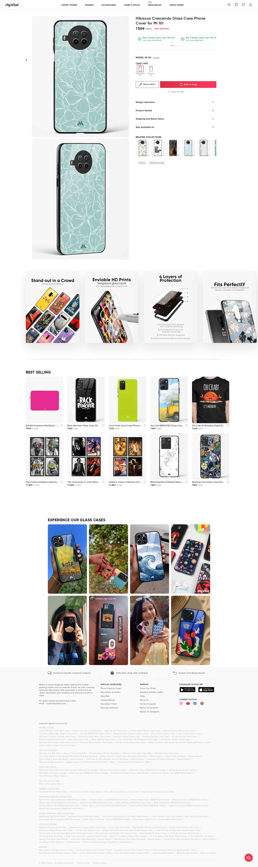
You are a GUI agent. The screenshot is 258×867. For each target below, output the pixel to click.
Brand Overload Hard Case (52, 739)
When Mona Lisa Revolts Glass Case (121, 792)
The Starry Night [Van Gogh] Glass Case (58, 734)
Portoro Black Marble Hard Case (184, 827)
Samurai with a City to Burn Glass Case (58, 742)
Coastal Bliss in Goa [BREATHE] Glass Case (59, 806)
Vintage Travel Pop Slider (167, 753)
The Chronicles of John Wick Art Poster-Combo (83, 482)
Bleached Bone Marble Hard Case (179, 731)
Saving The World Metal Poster (54, 839)
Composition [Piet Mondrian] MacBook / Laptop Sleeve (190, 839)
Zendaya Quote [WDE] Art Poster (84, 816)
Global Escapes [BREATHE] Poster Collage (89, 773)
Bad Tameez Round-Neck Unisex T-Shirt (58, 853)
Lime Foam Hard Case (119, 827)
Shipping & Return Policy (151, 692)
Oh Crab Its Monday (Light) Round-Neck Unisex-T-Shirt (208, 426)
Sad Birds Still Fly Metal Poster (53, 792)
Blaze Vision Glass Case (50, 784)
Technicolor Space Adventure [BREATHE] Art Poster (63, 800)
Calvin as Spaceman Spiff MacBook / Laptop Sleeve (108, 842)
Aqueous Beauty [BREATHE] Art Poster (191, 800)
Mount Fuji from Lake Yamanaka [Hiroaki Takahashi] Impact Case (179, 742)
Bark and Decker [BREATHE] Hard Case (172, 803)
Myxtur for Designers (149, 712)
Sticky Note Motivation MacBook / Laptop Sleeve (140, 756)
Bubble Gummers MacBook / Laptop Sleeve (42, 426)
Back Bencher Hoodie (187, 853)
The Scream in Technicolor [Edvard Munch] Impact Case (66, 833)
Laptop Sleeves (108, 700)
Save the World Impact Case (154, 833)
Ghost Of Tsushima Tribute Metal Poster (129, 836)
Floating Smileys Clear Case (156, 737)
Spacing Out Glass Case (116, 731)
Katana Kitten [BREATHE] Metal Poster (148, 806)
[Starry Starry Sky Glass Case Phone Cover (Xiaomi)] (173, 147)
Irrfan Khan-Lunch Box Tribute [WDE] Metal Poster (107, 819)
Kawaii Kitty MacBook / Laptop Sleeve (184, 756)
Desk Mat (105, 696)
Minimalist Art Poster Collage (53, 773)
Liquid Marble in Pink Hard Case (54, 731)
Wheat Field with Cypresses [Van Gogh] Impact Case (128, 830)
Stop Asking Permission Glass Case (157, 792)
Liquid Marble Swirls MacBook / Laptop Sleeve (61, 759)
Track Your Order (148, 688)
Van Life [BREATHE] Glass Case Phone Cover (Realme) (166, 426)
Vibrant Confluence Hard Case (87, 731)
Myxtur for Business (149, 708)
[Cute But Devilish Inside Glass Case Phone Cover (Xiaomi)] (158, 147)
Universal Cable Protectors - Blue (134, 762)
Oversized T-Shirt (109, 704)
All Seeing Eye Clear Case (184, 737)
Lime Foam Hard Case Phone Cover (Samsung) (125, 426)
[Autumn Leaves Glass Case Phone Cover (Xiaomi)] (142, 147)
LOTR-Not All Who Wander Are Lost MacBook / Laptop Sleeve (115, 759)
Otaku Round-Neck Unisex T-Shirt (96, 853)
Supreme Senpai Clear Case (126, 737)
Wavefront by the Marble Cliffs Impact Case (116, 833)
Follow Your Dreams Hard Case (175, 739)
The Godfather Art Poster (202, 836)
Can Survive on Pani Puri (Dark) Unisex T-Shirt (174, 850)
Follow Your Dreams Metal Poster (86, 792)
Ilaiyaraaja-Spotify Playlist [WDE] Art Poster (60, 819)
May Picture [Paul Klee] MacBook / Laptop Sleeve (138, 839)
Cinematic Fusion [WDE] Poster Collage (147, 770)
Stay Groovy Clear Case (189, 734)
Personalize (149, 84)
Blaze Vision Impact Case (163, 734)
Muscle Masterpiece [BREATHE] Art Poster (150, 800)
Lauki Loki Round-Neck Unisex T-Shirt (94, 850)
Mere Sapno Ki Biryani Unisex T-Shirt (56, 850)
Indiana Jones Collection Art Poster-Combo (125, 482)
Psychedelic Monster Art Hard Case (150, 827)
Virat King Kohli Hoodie (163, 853)
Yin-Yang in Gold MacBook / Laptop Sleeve (60, 842)
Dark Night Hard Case (78, 739)
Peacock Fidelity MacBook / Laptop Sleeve (59, 762)
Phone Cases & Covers (111, 688)
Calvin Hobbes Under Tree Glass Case (57, 745)
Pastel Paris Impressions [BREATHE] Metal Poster (61, 809)
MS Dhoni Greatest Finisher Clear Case (57, 737)
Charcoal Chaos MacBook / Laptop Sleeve (91, 839)
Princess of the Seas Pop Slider (138, 753)
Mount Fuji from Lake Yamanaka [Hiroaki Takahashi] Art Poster (68, 770)
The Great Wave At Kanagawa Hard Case (138, 739)
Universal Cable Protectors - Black (99, 762)
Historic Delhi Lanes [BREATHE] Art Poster (109, 800)
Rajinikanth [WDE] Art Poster (52, 816)
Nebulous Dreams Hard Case (53, 827)
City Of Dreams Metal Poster (53, 776)
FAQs (142, 696)
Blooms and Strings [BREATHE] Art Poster (58, 803)
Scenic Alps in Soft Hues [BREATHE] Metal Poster (105, 806)
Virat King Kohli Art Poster (51, 836)
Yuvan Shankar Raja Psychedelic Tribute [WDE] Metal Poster (180, 816)
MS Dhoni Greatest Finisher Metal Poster (130, 773)
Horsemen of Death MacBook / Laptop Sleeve (169, 759)
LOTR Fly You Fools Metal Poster (185, 833)
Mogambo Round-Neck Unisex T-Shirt (132, 850)
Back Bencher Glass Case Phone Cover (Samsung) (83, 426)
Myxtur (50, 863)
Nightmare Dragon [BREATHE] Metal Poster (188, 806)
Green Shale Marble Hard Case (146, 731)
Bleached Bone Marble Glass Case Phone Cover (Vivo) (166, 482)
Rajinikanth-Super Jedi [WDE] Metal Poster (172, 773)
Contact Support (148, 704)
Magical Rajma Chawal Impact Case (131, 734)
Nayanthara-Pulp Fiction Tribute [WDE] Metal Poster (158, 819)
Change (156, 58)
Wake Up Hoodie (208, 853)
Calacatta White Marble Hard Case (56, 830)
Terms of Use (83, 863)
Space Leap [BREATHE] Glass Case (96, 803)
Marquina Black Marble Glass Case (96, 742)
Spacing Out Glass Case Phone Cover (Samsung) (208, 482)
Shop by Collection (109, 708)
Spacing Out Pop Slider (50, 753)
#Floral (142, 163)
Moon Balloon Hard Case (104, 739)
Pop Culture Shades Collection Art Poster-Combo (42, 482)
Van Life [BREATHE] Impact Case (95, 734)
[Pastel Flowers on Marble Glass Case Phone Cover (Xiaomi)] (203, 147)
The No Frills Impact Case (88, 830)
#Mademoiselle (157, 163)
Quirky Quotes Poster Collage (183, 770)
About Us (144, 700)
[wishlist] (61, 426)
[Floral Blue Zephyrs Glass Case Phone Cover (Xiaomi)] (188, 147)
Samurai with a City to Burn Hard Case (88, 827)
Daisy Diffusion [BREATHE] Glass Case (134, 803)
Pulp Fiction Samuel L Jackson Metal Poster (87, 836)
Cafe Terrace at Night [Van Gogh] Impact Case (178, 830)
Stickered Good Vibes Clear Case (95, 737)
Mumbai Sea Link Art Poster (113, 770)
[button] (229, 5)
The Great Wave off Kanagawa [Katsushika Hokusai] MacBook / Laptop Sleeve (76, 756)
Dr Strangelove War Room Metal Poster (168, 836)
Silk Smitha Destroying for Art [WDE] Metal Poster (125, 816)
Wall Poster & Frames (110, 692)
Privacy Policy (100, 863)
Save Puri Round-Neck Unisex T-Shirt (132, 853)
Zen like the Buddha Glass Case (131, 742)
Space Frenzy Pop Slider (76, 753)
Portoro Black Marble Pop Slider (105, 753)
